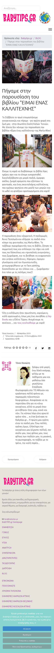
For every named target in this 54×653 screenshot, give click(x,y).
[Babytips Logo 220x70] (27, 482)
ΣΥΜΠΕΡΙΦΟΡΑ (8, 553)
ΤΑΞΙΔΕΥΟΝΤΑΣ (8, 563)
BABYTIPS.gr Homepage (12, 522)
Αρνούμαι (27, 634)
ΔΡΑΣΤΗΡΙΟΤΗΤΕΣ (9, 558)
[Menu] (50, 29)
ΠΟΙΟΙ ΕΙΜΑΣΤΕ (8, 586)
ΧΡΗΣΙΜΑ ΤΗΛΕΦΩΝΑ (11, 591)
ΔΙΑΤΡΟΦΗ (6, 568)
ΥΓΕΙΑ (4, 543)
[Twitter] (42, 348)
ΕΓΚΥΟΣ (5, 538)
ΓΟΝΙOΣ (5, 532)
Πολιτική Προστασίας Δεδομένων (27, 646)
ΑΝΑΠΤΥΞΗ (6, 548)
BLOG (4, 573)
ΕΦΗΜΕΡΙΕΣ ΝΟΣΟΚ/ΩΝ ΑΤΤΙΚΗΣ (16, 606)
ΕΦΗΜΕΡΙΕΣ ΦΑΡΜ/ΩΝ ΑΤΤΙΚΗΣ (16, 596)
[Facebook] (36, 348)
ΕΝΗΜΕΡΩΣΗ (7, 527)
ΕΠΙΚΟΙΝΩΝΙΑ (8, 581)
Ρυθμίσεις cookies (27, 640)
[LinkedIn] (49, 348)
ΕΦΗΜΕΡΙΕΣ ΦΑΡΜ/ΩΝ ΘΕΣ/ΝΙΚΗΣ (17, 601)
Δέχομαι (27, 628)
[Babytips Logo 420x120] (27, 18)
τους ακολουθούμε (26, 323)
